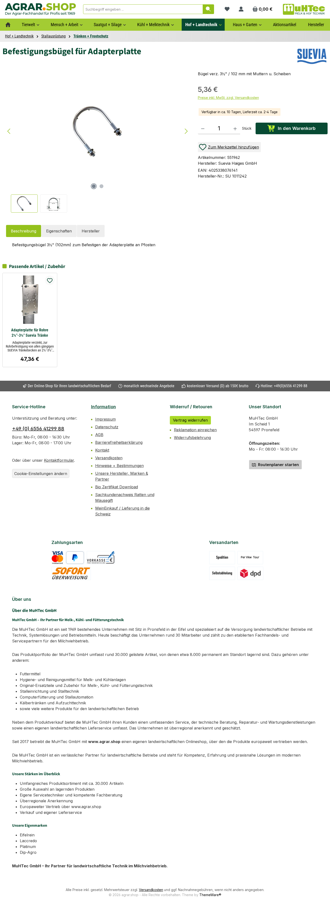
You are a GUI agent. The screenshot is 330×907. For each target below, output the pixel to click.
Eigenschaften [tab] (59, 231)
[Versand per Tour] (250, 557)
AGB (99, 434)
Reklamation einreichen (195, 429)
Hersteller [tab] (91, 231)
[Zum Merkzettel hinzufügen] (50, 280)
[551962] (97, 131)
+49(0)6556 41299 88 (290, 386)
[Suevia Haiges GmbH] (311, 56)
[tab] (23, 231)
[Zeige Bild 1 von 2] (94, 186)
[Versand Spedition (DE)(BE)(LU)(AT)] (222, 557)
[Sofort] (71, 573)
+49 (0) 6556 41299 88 (38, 428)
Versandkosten (108, 457)
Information (103, 406)
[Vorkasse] (101, 557)
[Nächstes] (186, 131)
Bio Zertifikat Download (116, 486)
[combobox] (143, 9)
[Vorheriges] (9, 131)
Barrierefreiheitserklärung (119, 442)
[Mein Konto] (241, 9)
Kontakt (102, 450)
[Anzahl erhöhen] (235, 128)
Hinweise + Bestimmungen (119, 465)
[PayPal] (75, 557)
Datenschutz (106, 426)
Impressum (105, 419)
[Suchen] (208, 9)
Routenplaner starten (278, 464)
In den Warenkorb (297, 128)
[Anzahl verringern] (203, 128)
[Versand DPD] (250, 573)
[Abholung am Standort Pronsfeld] (222, 573)
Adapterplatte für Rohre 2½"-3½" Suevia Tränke (29, 333)
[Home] (8, 25)
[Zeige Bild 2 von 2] (101, 186)
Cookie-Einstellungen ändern (40, 473)
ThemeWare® (210, 895)
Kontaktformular (59, 460)
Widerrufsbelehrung (192, 437)
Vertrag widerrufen (190, 420)
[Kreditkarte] (57, 557)
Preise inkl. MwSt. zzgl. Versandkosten (228, 98)
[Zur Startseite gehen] (40, 9)
